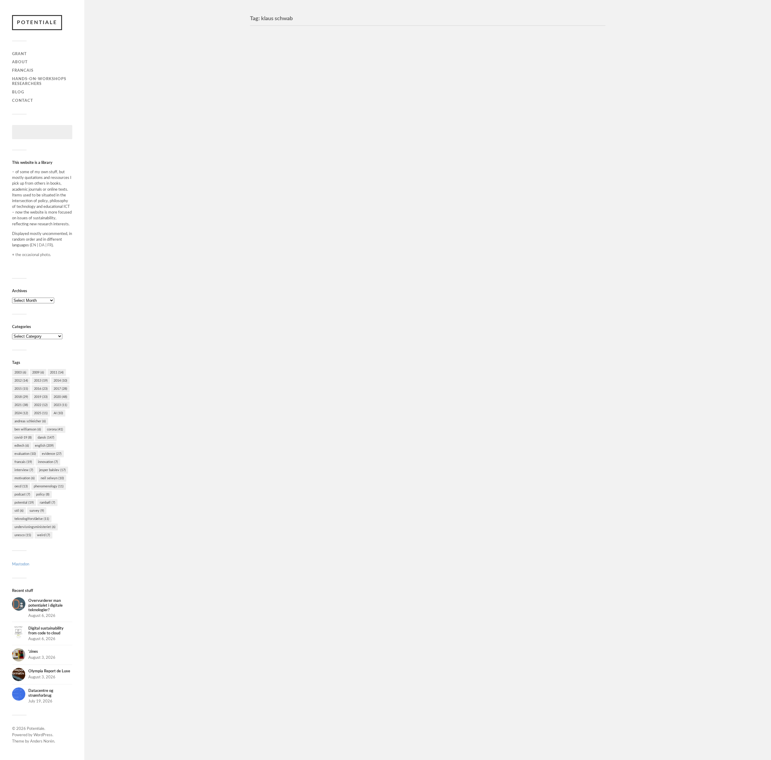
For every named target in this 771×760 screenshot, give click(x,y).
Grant (19, 54)
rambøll (47, 502)
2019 (41, 397)
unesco (22, 535)
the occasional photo (32, 255)
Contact (22, 100)
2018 (21, 397)
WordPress (42, 735)
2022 (41, 405)
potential (24, 502)
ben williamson (27, 429)
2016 (41, 388)
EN (33, 245)
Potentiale (37, 22)
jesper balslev (52, 470)
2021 (21, 405)
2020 (60, 397)
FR (49, 245)
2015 (21, 388)
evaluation (25, 453)
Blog (18, 92)
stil (18, 510)
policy (42, 494)
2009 (38, 372)
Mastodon (20, 564)
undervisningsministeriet (34, 527)
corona (55, 429)
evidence (51, 453)
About (20, 62)
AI (58, 413)
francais (23, 462)
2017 (60, 388)
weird (43, 535)
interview (23, 470)
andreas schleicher (30, 421)
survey (37, 510)
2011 (57, 372)
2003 (20, 372)
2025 (41, 413)
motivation (24, 478)
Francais (22, 70)
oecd (21, 486)
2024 (21, 413)
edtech (21, 445)
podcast (22, 494)
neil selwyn (52, 478)
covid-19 (23, 437)
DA (42, 245)
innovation (48, 462)
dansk (46, 437)
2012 (21, 380)
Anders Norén (42, 741)
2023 (60, 405)
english (44, 445)
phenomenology (49, 486)
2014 (60, 380)
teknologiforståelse (31, 519)
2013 (41, 380)
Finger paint (273, 133)
